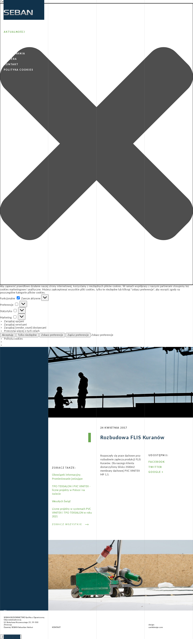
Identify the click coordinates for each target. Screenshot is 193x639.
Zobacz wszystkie (67, 524)
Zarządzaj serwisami (15, 324)
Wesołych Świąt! (61, 501)
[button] (96, 144)
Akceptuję (7, 335)
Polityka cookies (13, 339)
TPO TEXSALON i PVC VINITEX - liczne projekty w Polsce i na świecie (71, 490)
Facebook (157, 462)
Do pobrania (14, 53)
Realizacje (13, 48)
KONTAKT (56, 627)
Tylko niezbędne (27, 335)
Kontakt (11, 64)
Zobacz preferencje (52, 335)
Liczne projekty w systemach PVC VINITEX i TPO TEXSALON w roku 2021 (72, 513)
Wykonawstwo (16, 37)
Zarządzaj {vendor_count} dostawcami (25, 327)
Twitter (155, 467)
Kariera (10, 59)
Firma (8, 26)
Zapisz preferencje (78, 335)
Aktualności (14, 32)
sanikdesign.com (156, 627)
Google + (156, 472)
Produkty (12, 43)
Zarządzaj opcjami (14, 321)
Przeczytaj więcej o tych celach (22, 331)
